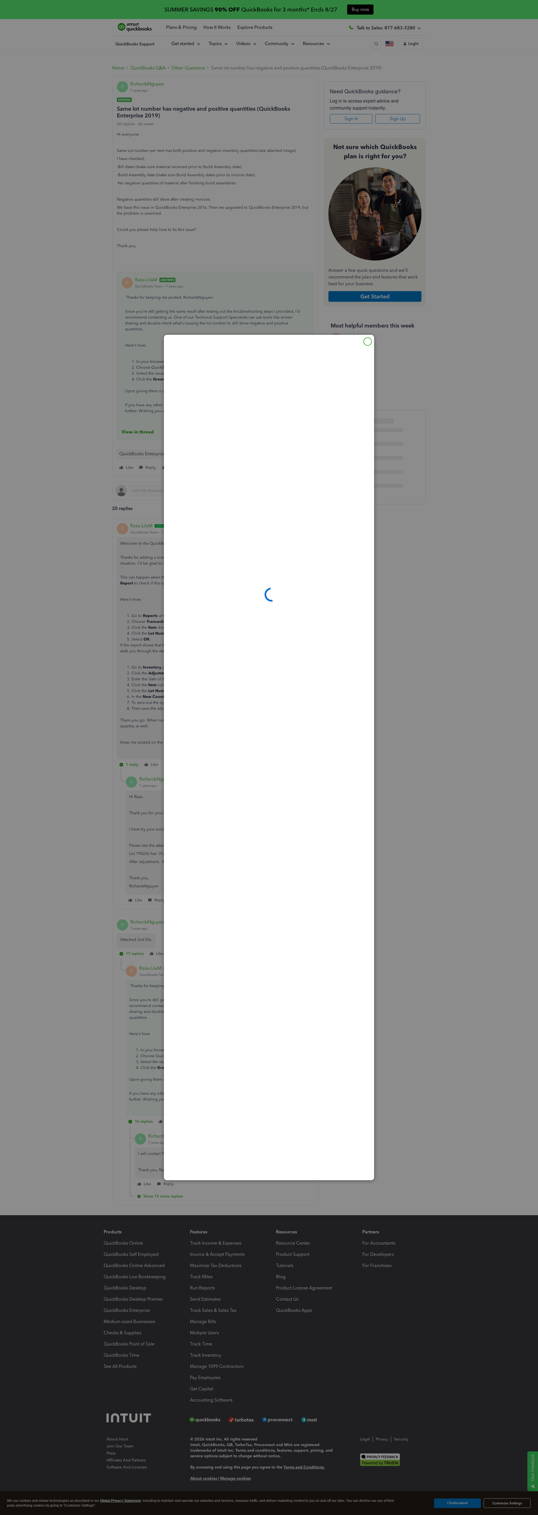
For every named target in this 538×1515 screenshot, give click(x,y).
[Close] (367, 341)
